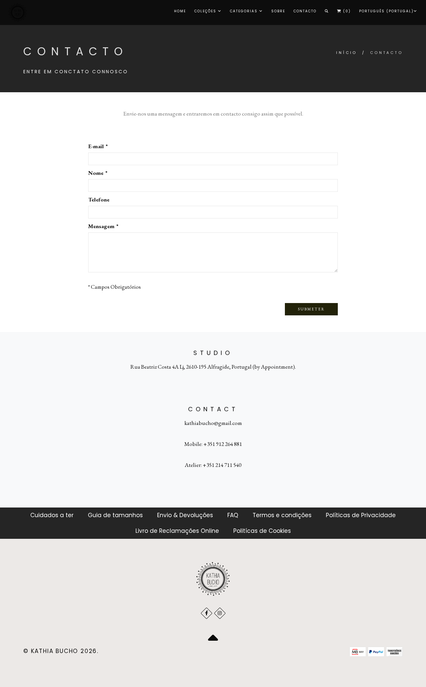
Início (346, 52)
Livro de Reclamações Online (177, 531)
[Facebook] (206, 613)
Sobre (278, 11)
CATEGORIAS (244, 11)
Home (180, 11)
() (346, 11)
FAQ (232, 515)
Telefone (98, 199)
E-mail (97, 146)
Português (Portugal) (386, 11)
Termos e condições (282, 515)
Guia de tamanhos (115, 515)
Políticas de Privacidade (361, 515)
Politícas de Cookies (262, 531)
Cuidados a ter (52, 515)
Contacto (305, 11)
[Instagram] (220, 613)
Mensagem (103, 226)
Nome (97, 172)
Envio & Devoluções (185, 515)
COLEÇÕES (206, 11)
